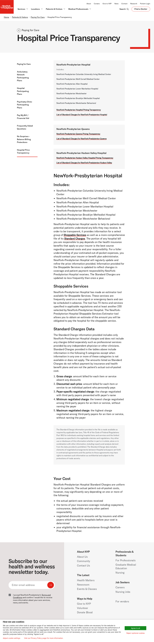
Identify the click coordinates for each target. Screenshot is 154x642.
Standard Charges (74, 238)
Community (83, 561)
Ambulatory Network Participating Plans (23, 76)
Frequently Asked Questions (25, 127)
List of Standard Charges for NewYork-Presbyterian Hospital (81, 114)
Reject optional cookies (135, 633)
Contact (124, 4)
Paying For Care (38, 17)
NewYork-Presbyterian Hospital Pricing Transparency (78, 110)
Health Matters (85, 580)
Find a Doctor (140, 9)
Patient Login (145, 4)
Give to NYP (107, 4)
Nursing (120, 572)
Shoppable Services (75, 235)
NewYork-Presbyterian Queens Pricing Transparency (78, 134)
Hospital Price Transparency (23, 151)
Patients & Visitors (20, 17)
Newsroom (83, 584)
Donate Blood (85, 612)
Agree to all (135, 628)
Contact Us (83, 565)
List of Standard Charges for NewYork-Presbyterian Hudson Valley (84, 162)
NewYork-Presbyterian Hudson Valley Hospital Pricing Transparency (84, 158)
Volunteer (82, 608)
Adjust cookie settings (11, 638)
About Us (82, 556)
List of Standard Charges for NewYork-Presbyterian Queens (81, 138)
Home (6, 17)
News (116, 4)
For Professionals (126, 560)
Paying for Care (24, 64)
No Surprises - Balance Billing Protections (24, 139)
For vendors (122, 601)
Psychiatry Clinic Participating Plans (24, 105)
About (89, 4)
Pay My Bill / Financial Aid (23, 116)
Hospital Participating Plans (23, 91)
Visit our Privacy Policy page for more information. (43, 638)
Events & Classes (87, 589)
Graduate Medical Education (126, 566)
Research (133, 4)
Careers (97, 4)
